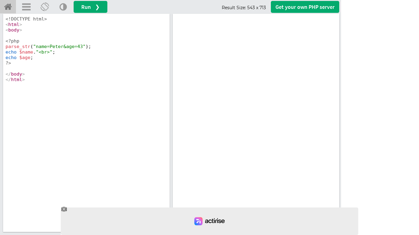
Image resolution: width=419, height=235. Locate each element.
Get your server (305, 6)
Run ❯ (90, 6)
